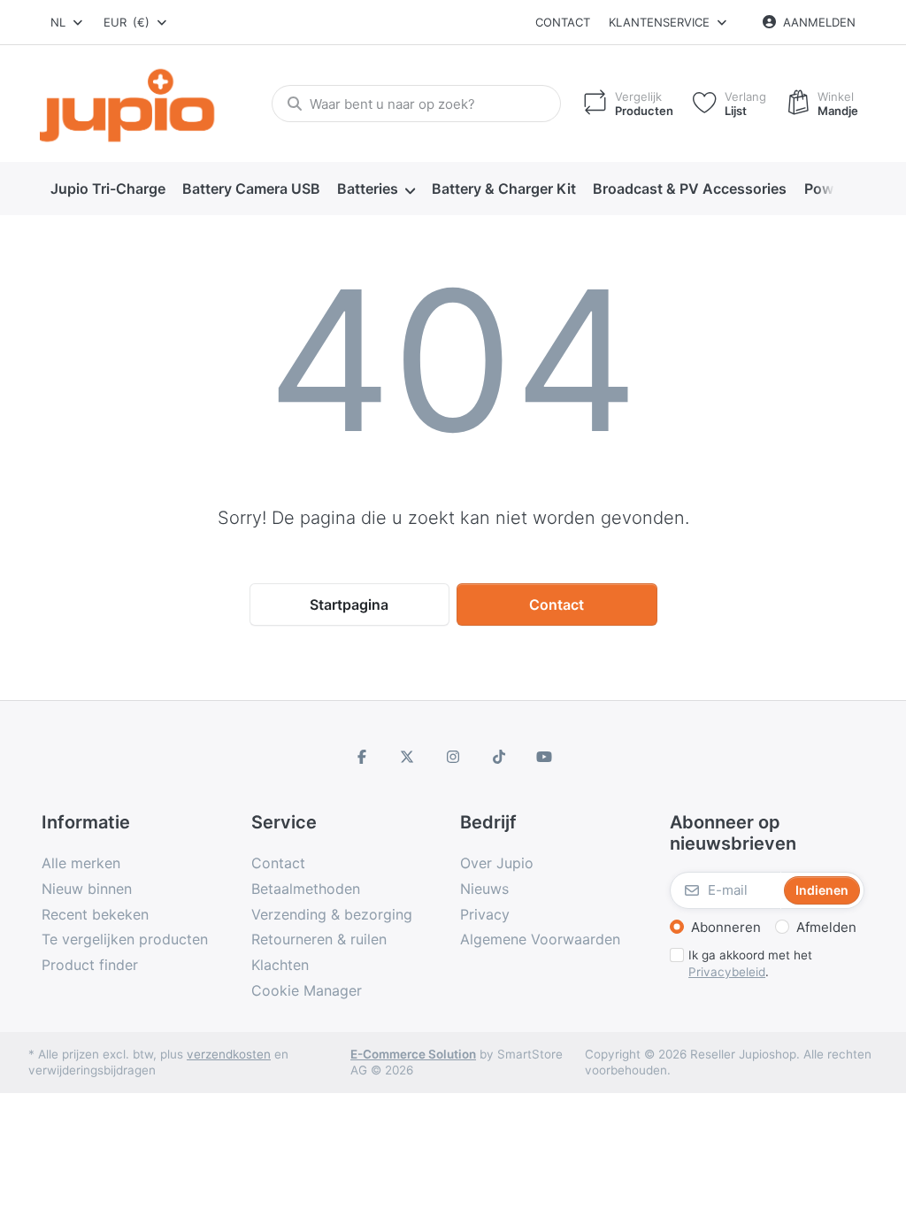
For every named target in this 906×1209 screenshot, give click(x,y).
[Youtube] (544, 756)
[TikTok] (499, 756)
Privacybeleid (726, 972)
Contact (562, 22)
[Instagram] (453, 756)
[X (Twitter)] (407, 756)
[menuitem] (107, 189)
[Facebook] (361, 756)
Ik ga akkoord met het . (750, 963)
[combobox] (68, 22)
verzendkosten (229, 1054)
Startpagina (349, 604)
